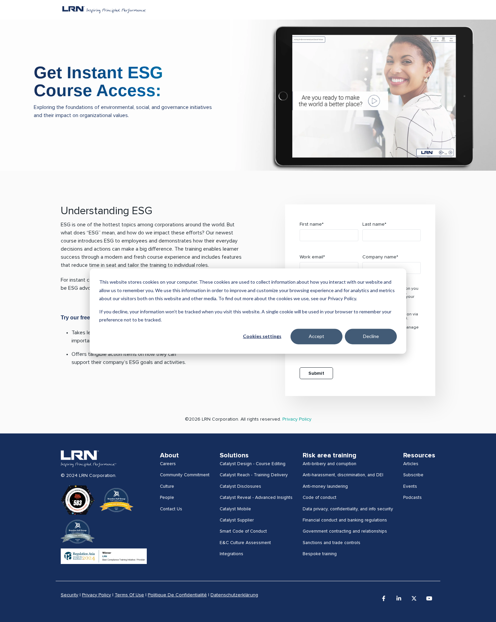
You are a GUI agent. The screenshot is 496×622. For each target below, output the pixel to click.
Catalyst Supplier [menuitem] (237, 520)
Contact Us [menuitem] (171, 509)
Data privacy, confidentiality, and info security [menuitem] (348, 509)
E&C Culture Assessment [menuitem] (245, 542)
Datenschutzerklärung (234, 595)
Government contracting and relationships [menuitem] (345, 531)
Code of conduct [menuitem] (319, 497)
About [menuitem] (169, 455)
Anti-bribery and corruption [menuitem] (329, 463)
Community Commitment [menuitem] (185, 475)
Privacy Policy (296, 419)
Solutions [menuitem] (234, 455)
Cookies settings (262, 336)
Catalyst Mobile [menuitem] (235, 509)
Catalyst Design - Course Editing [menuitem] (252, 463)
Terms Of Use (129, 595)
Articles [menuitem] (410, 463)
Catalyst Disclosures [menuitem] (240, 486)
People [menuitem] (167, 497)
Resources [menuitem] (419, 455)
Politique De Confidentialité (177, 595)
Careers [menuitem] (168, 463)
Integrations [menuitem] (231, 554)
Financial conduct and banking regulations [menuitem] (345, 520)
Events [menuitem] (410, 486)
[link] (88, 458)
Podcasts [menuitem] (412, 497)
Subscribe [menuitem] (413, 475)
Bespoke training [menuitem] (320, 554)
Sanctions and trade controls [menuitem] (331, 542)
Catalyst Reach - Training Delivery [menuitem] (254, 475)
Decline (371, 336)
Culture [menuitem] (167, 486)
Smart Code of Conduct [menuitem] (243, 531)
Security (69, 595)
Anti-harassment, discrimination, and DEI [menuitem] (343, 475)
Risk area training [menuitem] (329, 455)
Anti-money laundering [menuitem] (325, 486)
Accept (316, 336)
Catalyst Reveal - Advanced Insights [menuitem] (256, 497)
